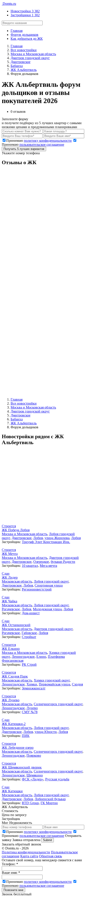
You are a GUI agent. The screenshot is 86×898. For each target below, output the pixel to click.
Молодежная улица (47, 609)
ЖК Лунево (10, 700)
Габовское (29, 633)
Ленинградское (23, 656)
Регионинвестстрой (37, 589)
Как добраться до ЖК (27, 38)
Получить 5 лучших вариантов (24, 149)
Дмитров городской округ (53, 629)
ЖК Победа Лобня (16, 530)
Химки (31, 684)
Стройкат (29, 637)
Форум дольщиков (24, 34)
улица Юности (46, 732)
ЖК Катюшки (12, 791)
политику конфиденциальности (48, 140)
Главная (16, 31)
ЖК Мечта (10, 554)
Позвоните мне (13, 890)
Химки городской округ (52, 680)
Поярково (33, 755)
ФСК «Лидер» (32, 779)
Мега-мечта (48, 565)
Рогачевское (11, 609)
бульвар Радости (63, 562)
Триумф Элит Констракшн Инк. (46, 542)
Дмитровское (22, 538)
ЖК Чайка (9, 601)
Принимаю (39, 140)
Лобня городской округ (51, 581)
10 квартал (30, 565)
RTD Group (30, 803)
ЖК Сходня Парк (15, 676)
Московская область (17, 581)
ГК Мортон (49, 803)
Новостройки (25, 11)
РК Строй (29, 664)
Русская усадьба (57, 779)
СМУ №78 (29, 712)
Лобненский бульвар (50, 799)
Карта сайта (29, 856)
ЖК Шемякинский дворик (22, 767)
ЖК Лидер (10, 577)
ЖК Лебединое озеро (18, 747)
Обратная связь (50, 856)
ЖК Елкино (11, 649)
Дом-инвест (31, 613)
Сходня (77, 684)
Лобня (38, 538)
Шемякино (34, 775)
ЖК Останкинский (16, 625)
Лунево (32, 708)
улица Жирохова (57, 538)
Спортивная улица (49, 585)
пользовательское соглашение (41, 144)
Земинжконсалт (33, 688)
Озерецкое (41, 562)
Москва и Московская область (24, 534)
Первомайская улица (54, 684)
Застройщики (25, 15)
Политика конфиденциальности (26, 852)
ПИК (26, 736)
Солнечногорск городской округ (58, 704)
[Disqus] (43, 225)
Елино (41, 656)
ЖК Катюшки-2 (14, 724)
